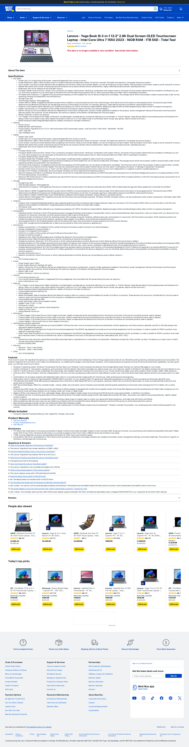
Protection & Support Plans (57, 682)
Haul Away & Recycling (55, 685)
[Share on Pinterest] (171, 698)
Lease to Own (10, 706)
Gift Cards (9, 689)
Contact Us (51, 689)
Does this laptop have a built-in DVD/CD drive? (28, 476)
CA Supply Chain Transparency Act (170, 735)
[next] (179, 532)
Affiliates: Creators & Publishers (101, 674)
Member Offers (52, 706)
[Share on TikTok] (152, 698)
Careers (91, 703)
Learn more (143, 689)
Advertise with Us (95, 670)
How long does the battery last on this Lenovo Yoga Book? (32, 452)
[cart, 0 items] (180, 8)
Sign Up (173, 676)
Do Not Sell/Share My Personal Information (89, 735)
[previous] (10, 532)
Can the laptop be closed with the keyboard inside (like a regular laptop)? (38, 483)
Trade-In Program (12, 685)
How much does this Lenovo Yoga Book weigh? (28, 464)
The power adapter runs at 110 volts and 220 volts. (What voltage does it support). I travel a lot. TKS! (48, 489)
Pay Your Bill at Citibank (14, 703)
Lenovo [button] (70, 31)
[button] (11, 17)
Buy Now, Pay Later (12, 710)
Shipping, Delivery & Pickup (15, 670)
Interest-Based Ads (41, 735)
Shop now (121, 2)
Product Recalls (11, 682)
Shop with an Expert (54, 670)
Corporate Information (97, 699)
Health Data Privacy (69, 735)
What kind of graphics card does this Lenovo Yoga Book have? (34, 458)
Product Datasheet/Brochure (24, 423)
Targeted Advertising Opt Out (148, 735)
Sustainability (94, 710)
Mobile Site (161, 727)
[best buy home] (9, 8)
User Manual (18, 424)
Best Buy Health (95, 678)
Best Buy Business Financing (16, 714)
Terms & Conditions (19, 735)
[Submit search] (155, 8)
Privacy (32, 734)
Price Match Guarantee (14, 678)
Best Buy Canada (177, 727)
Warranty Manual (20, 421)
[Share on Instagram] (143, 698)
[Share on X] (180, 698)
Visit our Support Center (56, 666)
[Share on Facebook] (162, 698)
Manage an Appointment (56, 678)
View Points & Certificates (56, 703)
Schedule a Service (54, 674)
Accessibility (9, 734)
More (179, 17)
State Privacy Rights (54, 735)
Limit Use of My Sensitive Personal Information (119, 735)
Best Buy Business (95, 685)
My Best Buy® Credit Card (15, 699)
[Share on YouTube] (134, 698)
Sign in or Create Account (142, 663)
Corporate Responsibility (98, 706)
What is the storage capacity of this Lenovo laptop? (30, 470)
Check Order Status (12, 666)
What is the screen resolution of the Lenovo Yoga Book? (31, 445)
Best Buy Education (96, 682)
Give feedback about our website (38, 727)
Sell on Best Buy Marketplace (100, 666)
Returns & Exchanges (13, 674)
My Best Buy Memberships (57, 699)
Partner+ (92, 689)
